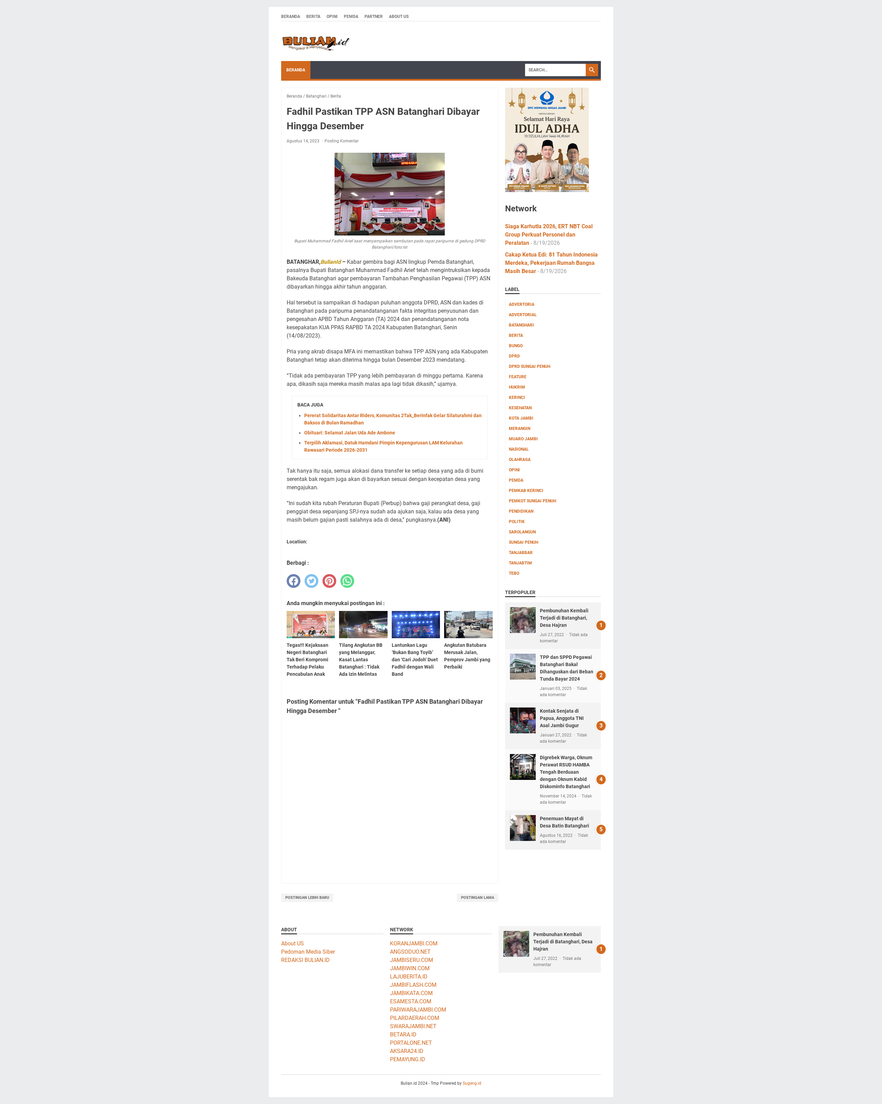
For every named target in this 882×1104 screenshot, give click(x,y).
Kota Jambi (521, 418)
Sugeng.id (472, 1083)
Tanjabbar (521, 552)
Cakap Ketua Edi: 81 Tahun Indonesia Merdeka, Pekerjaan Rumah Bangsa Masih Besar (551, 262)
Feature (517, 376)
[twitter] (311, 581)
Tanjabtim (520, 563)
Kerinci (517, 397)
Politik (517, 521)
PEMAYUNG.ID (407, 1059)
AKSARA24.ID (406, 1051)
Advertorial (523, 314)
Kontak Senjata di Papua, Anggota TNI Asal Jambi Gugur (562, 718)
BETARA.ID (403, 1034)
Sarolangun (522, 532)
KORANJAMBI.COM (414, 943)
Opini (332, 16)
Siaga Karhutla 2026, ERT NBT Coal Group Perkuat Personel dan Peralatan (549, 234)
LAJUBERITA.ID (409, 976)
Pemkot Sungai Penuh (532, 501)
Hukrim (517, 387)
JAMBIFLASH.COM (413, 985)
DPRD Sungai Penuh (529, 366)
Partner (374, 16)
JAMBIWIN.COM (410, 968)
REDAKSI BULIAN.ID (305, 960)
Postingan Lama (477, 897)
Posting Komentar (342, 141)
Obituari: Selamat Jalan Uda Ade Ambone (349, 432)
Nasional (519, 449)
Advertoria (521, 304)
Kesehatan (520, 407)
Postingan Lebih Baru (307, 897)
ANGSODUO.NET (410, 952)
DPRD (514, 356)
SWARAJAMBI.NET (413, 1026)
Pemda (351, 16)
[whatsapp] (347, 581)
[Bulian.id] (315, 41)
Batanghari (521, 325)
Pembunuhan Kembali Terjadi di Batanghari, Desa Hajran (564, 618)
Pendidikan (521, 511)
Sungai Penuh (523, 542)
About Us (399, 16)
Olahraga (520, 459)
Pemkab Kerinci (526, 490)
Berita (313, 16)
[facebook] (293, 581)
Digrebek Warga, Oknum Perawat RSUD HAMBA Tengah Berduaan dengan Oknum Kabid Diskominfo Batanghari (566, 772)
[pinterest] (329, 581)
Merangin (519, 428)
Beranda (290, 16)
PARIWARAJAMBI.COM (418, 1009)
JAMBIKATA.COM (411, 993)
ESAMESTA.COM (410, 1001)
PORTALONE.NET (411, 1043)
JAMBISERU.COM (411, 960)
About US (292, 943)
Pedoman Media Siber (308, 952)
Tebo (514, 573)
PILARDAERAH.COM (414, 1018)
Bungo (516, 345)
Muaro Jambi (523, 438)
